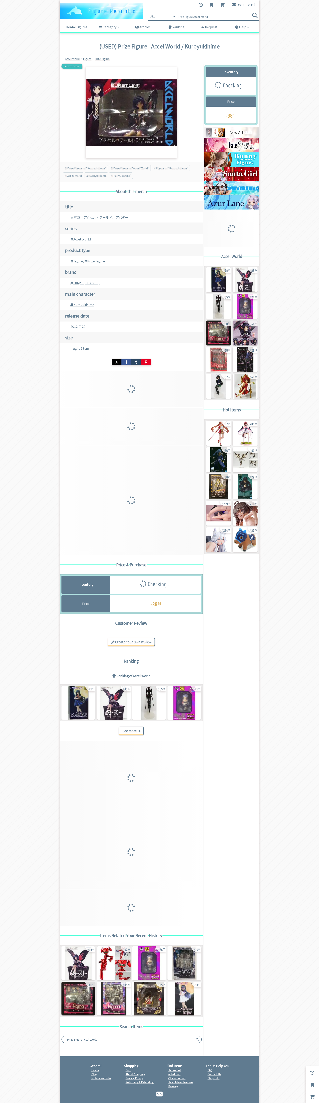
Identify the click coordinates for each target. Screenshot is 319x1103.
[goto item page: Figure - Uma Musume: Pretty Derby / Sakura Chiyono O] (245, 433)
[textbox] (127, 1039)
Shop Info (213, 1078)
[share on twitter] (116, 362)
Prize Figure (96, 261)
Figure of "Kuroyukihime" (172, 168)
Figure (78, 261)
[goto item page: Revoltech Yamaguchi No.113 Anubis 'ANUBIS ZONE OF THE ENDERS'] (245, 459)
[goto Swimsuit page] (231, 194)
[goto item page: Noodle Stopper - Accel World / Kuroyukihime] (114, 703)
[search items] (255, 15)
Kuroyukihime (97, 176)
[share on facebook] (126, 362)
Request (210, 27)
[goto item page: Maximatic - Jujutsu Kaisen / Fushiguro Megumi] (245, 486)
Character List (176, 1078)
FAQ (210, 1070)
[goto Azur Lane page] (231, 208)
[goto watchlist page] (212, 5)
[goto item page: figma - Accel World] (114, 963)
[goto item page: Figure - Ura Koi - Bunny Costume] (218, 513)
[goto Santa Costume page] (231, 180)
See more (129, 730)
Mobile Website (101, 1078)
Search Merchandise (180, 1082)
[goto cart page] (223, 5)
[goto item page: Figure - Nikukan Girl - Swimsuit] (245, 513)
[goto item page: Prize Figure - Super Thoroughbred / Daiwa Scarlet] (245, 539)
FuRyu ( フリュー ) (86, 283)
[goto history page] (201, 5)
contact (246, 4)
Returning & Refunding (140, 1082)
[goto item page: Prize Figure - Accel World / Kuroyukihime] (78, 703)
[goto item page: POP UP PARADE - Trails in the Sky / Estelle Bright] (218, 433)
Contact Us (214, 1074)
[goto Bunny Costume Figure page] (231, 166)
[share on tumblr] (136, 362)
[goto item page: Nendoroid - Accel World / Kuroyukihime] (245, 333)
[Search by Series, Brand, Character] (197, 1039)
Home (95, 1070)
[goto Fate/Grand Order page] (231, 151)
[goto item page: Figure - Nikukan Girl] (218, 539)
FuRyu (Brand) (122, 176)
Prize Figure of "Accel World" (131, 168)
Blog (94, 1074)
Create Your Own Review (132, 642)
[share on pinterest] (146, 362)
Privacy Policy (134, 1078)
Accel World (74, 176)
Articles (145, 27)
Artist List (174, 1074)
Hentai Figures (76, 27)
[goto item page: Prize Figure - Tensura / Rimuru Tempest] (218, 459)
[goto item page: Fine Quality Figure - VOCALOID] (218, 486)
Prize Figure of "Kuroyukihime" (86, 168)
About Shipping (135, 1074)
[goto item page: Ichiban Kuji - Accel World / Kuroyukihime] (184, 703)
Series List (174, 1070)
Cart (128, 1070)
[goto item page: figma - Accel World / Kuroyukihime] (78, 998)
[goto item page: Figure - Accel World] (149, 998)
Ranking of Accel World (133, 675)
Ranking (178, 27)
